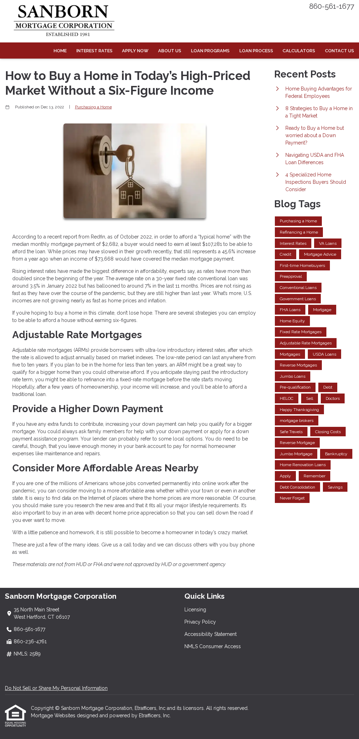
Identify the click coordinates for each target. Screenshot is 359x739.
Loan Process (256, 50)
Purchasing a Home (93, 107)
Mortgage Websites (54, 715)
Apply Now (135, 50)
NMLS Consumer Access (212, 646)
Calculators (299, 50)
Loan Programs (210, 50)
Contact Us (339, 50)
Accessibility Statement (210, 634)
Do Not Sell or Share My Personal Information (56, 688)
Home (60, 50)
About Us (169, 50)
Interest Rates (94, 50)
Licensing (195, 609)
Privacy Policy (200, 622)
